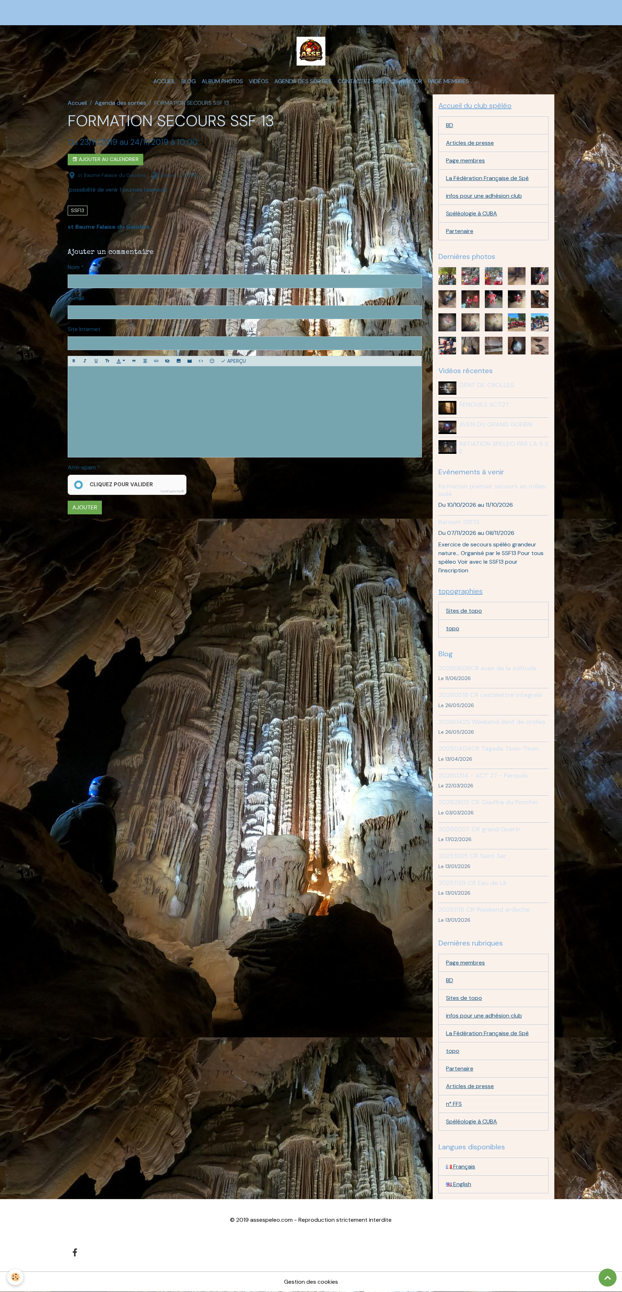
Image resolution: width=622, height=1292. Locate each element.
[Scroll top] (608, 1278)
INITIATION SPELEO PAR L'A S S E (503, 447)
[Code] (201, 361)
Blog (188, 81)
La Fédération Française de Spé (487, 178)
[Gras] (74, 361)
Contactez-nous (363, 81)
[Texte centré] (145, 361)
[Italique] (85, 361)
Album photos (222, 81)
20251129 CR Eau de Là (472, 883)
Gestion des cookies (311, 1282)
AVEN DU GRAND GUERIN (495, 424)
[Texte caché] (167, 361)
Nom (74, 267)
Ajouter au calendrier (108, 159)
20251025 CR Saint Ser (472, 856)
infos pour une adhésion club (484, 196)
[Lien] (156, 361)
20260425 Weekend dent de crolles (491, 722)
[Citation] (134, 361)
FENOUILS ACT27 (484, 404)
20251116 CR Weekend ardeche (483, 909)
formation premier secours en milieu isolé (492, 490)
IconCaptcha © (172, 491)
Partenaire (459, 231)
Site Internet (84, 329)
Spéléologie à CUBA (471, 213)
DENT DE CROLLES (486, 385)
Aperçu (236, 361)
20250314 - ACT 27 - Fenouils (483, 775)
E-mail (76, 298)
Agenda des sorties (303, 81)
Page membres (448, 81)
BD (449, 125)
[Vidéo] (189, 361)
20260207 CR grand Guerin (479, 829)
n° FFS (454, 1104)
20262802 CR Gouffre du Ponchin (488, 802)
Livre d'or (408, 81)
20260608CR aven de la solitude (487, 668)
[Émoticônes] (212, 361)
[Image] (178, 361)
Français (463, 1166)
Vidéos (259, 81)
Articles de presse (470, 143)
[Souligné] (96, 361)
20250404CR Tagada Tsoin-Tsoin (488, 748)
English (461, 1184)
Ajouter (84, 507)
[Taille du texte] (107, 361)
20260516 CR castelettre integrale (490, 695)
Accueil (164, 81)
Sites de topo (464, 610)
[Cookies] (15, 1277)
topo (452, 628)
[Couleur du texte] (121, 361)
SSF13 (77, 210)
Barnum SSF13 (458, 522)
